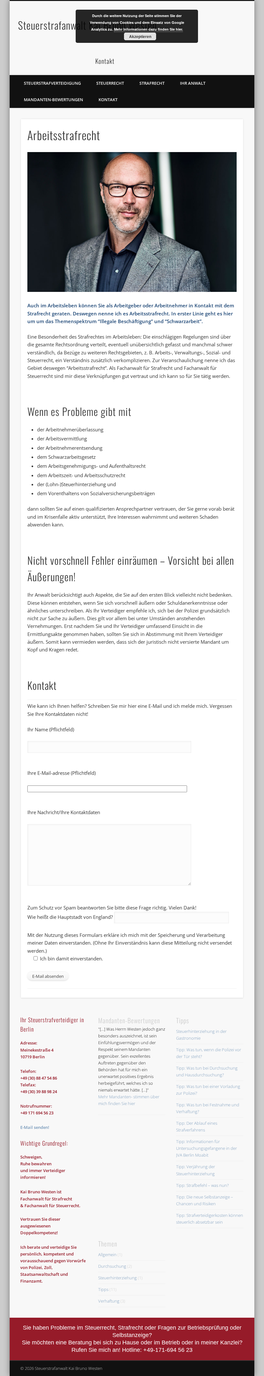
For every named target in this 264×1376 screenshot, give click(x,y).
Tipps (103, 1289)
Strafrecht (152, 83)
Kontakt (108, 99)
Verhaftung (108, 1301)
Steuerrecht (110, 83)
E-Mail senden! (34, 1127)
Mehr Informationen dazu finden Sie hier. (148, 29)
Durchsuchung (112, 1266)
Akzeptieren (140, 36)
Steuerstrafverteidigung (52, 83)
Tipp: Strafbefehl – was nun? (202, 1185)
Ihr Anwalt (192, 83)
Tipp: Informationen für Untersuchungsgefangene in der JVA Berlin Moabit (206, 1148)
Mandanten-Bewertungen (53, 99)
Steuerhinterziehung (117, 1278)
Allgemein (107, 1254)
